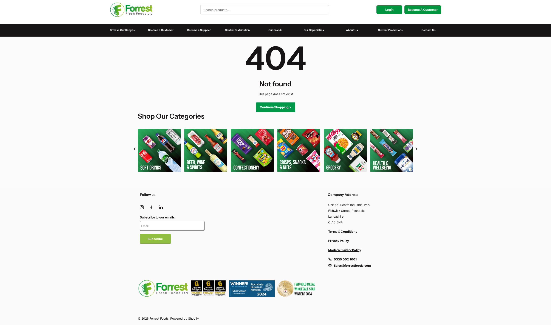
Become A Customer (423, 9)
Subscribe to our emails (157, 217)
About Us (352, 30)
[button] (134, 148)
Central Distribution (237, 30)
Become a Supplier (199, 30)
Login (389, 9)
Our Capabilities (314, 30)
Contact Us (428, 30)
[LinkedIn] (161, 207)
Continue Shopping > (275, 107)
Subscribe (155, 239)
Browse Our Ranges (122, 30)
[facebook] (151, 207)
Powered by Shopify (184, 318)
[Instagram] (142, 207)
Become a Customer (160, 30)
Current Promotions (390, 30)
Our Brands (275, 30)
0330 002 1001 (345, 259)
